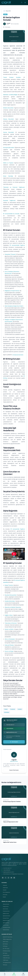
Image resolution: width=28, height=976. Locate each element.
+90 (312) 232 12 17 (7, 868)
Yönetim (4, 890)
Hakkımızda (5, 887)
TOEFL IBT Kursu (6, 957)
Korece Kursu (5, 925)
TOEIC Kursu (5, 960)
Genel (5, 14)
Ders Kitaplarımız (6, 892)
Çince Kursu (5, 908)
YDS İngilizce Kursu (6, 962)
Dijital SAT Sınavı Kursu (7, 937)
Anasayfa (4, 885)
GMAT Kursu (5, 941)
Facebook (12, 709)
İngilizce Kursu (5, 913)
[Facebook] (3, 878)
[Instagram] (8, 878)
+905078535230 (6, 870)
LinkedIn (20, 709)
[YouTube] (11, 878)
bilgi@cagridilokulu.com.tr (8, 872)
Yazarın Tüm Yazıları (14, 770)
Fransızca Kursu (6, 911)
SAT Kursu (4, 953)
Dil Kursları (4, 894)
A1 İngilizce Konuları (18, 354)
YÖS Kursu (4, 964)
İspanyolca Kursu (6, 915)
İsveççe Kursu (5, 918)
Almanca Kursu (5, 904)
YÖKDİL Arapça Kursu (7, 939)
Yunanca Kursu (5, 929)
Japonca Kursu (5, 922)
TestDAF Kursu (5, 955)
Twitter (5, 709)
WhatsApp (6, 712)
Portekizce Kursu (6, 927)
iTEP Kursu (4, 946)
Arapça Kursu (5, 906)
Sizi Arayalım (14, 742)
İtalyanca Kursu (5, 920)
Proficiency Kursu (6, 950)
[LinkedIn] (14, 878)
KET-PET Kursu (5, 948)
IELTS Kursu (5, 944)
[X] (5, 878)
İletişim (4, 897)
